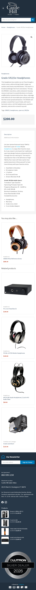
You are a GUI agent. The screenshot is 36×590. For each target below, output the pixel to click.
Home (3, 27)
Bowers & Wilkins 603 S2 (16, 511)
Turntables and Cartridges (9, 441)
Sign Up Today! (27, 462)
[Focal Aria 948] (5, 523)
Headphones (11, 27)
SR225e (26, 110)
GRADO (7, 110)
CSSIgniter (21, 584)
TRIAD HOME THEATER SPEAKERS (18, 529)
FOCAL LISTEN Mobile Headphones (14, 353)
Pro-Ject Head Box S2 (10, 309)
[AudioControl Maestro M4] (5, 540)
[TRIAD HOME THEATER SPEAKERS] (5, 531)
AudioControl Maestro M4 (17, 537)
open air (21, 110)
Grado (18, 147)
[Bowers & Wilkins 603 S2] (5, 514)
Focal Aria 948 (14, 520)
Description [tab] (8, 134)
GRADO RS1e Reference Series (12, 259)
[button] (31, 37)
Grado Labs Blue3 (8, 444)
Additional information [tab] (11, 137)
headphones (14, 110)
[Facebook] (2, 502)
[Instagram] (6, 502)
